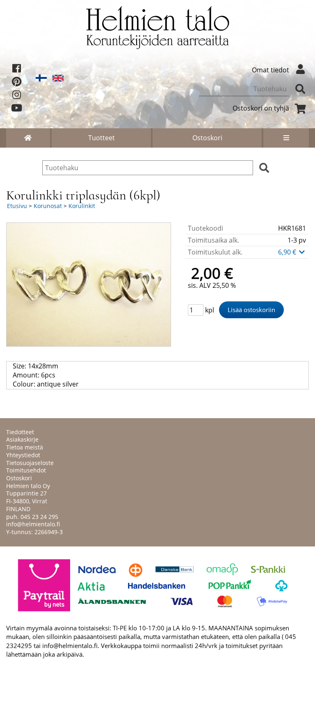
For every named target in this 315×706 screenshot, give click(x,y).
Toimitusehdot (26, 470)
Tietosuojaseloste (30, 463)
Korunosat (48, 206)
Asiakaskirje (22, 439)
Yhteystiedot (23, 455)
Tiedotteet (20, 432)
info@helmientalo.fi (33, 524)
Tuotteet (101, 137)
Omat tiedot (270, 69)
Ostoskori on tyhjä (261, 108)
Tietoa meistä (24, 447)
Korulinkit (81, 206)
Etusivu (17, 206)
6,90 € (288, 252)
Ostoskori (207, 137)
